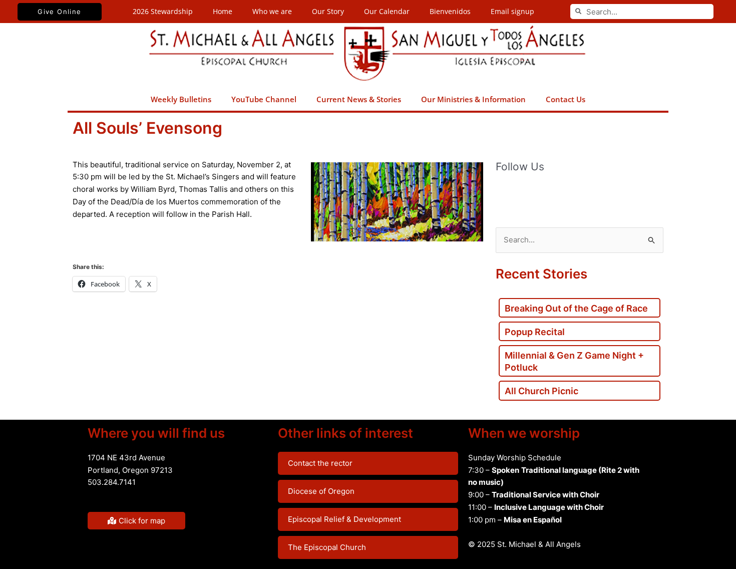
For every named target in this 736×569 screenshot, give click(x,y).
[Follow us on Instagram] (588, 193)
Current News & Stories (358, 99)
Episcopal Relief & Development (344, 519)
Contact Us (565, 99)
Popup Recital (535, 332)
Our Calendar (387, 11)
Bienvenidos (450, 11)
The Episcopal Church (327, 547)
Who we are (272, 11)
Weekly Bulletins (181, 99)
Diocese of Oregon (321, 491)
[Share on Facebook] (85, 246)
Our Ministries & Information (473, 99)
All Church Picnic (541, 391)
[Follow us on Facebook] (504, 193)
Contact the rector (320, 463)
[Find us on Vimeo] (567, 193)
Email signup (512, 11)
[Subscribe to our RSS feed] (525, 193)
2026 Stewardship (163, 11)
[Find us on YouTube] (546, 193)
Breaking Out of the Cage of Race (576, 308)
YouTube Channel (263, 99)
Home (222, 11)
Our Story (328, 11)
